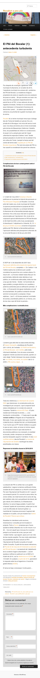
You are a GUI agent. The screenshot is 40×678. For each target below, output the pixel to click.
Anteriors (6, 35)
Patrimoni (17, 25)
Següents (34, 35)
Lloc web (8, 655)
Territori (24, 25)
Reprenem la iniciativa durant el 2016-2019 (15, 159)
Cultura (10, 25)
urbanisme (16, 579)
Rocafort (6, 118)
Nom (9, 637)
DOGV (15, 564)
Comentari (9, 614)
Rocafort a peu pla (13, 10)
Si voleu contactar (7, 29)
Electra (16, 525)
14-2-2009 (8, 359)
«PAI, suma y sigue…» (14, 362)
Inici (4, 25)
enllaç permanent (12, 581)
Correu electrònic (11, 646)
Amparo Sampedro (10, 345)
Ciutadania (32, 25)
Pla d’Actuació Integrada (11, 202)
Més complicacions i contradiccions (13, 157)
